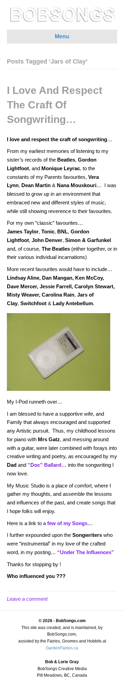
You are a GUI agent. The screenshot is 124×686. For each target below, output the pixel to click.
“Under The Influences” (85, 552)
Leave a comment (27, 599)
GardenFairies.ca (62, 648)
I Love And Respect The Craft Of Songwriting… (54, 105)
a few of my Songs (65, 523)
